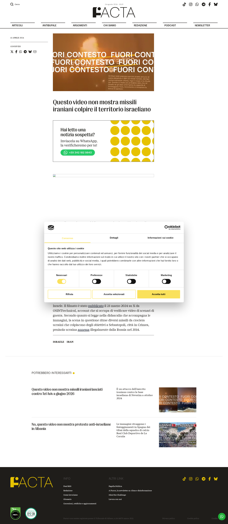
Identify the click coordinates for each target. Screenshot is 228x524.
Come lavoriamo (70, 495)
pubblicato (96, 306)
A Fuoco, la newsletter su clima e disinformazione (130, 490)
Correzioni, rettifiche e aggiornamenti (79, 503)
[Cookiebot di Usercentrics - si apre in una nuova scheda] (166, 227)
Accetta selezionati (114, 294)
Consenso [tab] (67, 238)
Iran (70, 341)
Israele (58, 341)
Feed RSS (67, 486)
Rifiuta (69, 294)
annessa (83, 329)
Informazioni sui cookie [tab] (160, 237)
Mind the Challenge (117, 495)
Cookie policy (193, 518)
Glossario (67, 499)
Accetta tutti (158, 294)
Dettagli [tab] (114, 237)
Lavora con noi (115, 499)
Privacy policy (168, 518)
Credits (215, 518)
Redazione (67, 490)
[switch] (96, 281)
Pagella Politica (115, 486)
